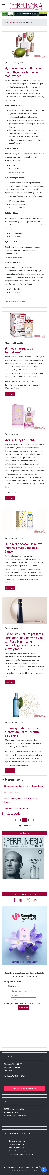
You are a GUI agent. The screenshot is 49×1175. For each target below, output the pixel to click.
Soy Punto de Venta (14, 981)
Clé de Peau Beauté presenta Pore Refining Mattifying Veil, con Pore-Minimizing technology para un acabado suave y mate (24, 641)
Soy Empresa (14, 986)
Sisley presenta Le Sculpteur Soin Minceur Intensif (24, 786)
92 (24, 820)
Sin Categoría (11, 813)
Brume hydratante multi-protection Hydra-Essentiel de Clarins (23, 731)
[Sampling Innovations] (24, 935)
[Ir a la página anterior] (20, 820)
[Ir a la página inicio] (15, 820)
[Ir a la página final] (33, 820)
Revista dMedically (16, 1147)
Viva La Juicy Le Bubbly (20, 440)
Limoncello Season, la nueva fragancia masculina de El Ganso (23, 547)
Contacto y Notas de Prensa (24, 1088)
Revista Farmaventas (17, 1141)
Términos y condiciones (33, 1003)
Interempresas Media (24, 1154)
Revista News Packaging (18, 1151)
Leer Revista (23, 862)
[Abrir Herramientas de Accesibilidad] (44, 1170)
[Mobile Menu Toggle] (3, 5)
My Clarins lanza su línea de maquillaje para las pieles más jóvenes (23, 72)
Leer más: (10, 394)
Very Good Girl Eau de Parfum (16, 808)
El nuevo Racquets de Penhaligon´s (19, 350)
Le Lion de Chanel (11, 792)
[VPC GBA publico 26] (24, 14)
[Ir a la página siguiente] (29, 820)
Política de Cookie (29, 1170)
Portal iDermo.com (16, 1144)
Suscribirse (23, 1007)
